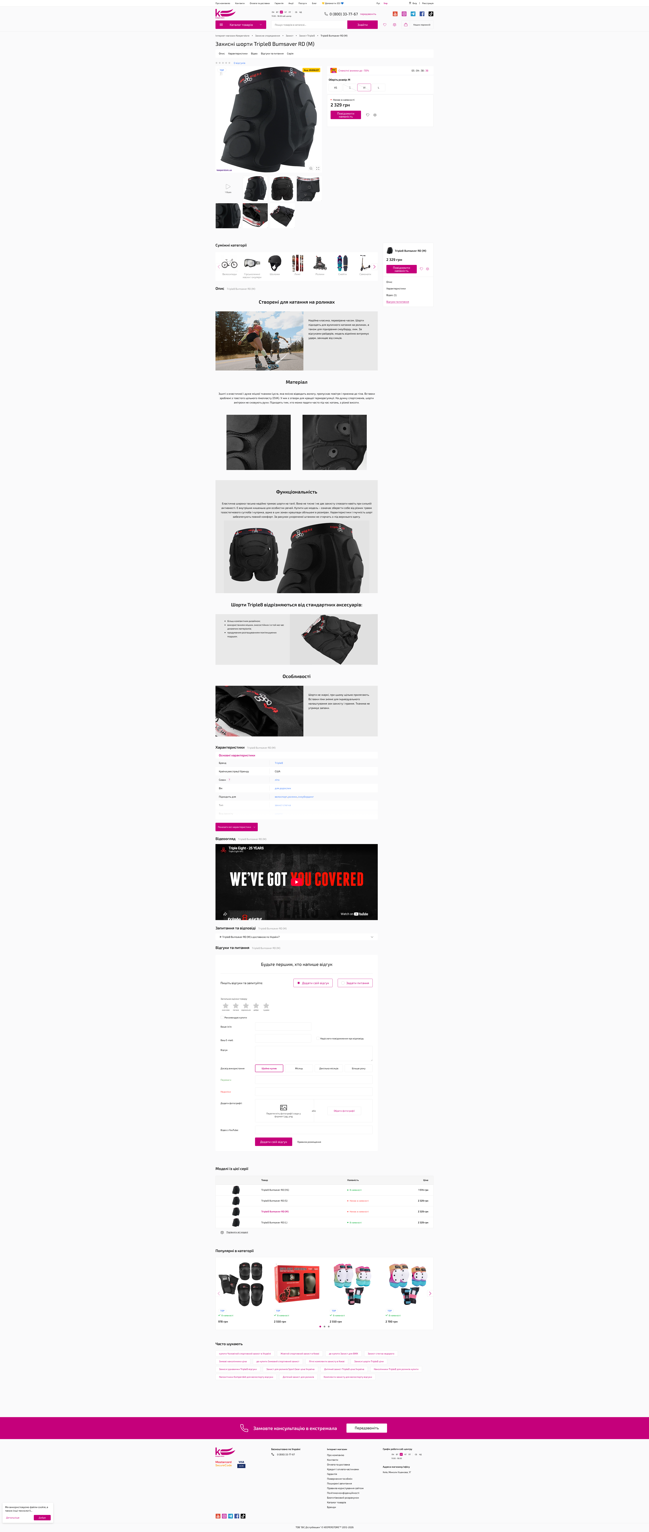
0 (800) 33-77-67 (286, 1454)
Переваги (226, 1079)
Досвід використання (233, 1068)
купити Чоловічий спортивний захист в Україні (245, 1353)
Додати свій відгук (315, 983)
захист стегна (283, 805)
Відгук (224, 1049)
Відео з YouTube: (229, 1130)
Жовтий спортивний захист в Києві (300, 1353)
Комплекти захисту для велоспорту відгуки (348, 1376)
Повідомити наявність (345, 115)
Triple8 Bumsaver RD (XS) (275, 1189)
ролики (292, 796)
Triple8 (279, 762)
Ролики (320, 274)
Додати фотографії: (231, 1103)
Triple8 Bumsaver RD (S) (274, 1200)
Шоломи (275, 274)
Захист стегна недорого (381, 1353)
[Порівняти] (375, 115)
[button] (320, 1326)
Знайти (362, 25)
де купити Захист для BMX (343, 1353)
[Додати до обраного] (367, 115)
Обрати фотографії (344, 1110)
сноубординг (306, 796)
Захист (289, 35)
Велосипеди (229, 274)
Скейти (342, 274)
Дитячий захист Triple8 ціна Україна (344, 1369)
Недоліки (226, 1091)
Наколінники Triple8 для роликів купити (396, 1369)
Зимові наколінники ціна (233, 1361)
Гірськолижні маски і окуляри (252, 276)
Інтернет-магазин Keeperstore (232, 35)
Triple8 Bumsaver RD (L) (274, 1222)
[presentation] (218, 267)
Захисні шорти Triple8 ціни (369, 1361)
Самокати (365, 274)
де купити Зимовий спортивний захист (277, 1361)
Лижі (297, 274)
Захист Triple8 (307, 35)
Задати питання (357, 983)
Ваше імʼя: (226, 1026)
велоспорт (281, 796)
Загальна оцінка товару (234, 998)
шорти (279, 813)
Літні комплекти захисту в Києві (327, 1361)
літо (277, 779)
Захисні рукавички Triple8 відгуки (238, 1369)
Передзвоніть (367, 1428)
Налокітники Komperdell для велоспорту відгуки (246, 1376)
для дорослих (283, 788)
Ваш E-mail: (227, 1040)
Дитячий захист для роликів (298, 1376)
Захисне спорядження (267, 35)
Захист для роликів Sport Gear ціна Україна (290, 1369)
